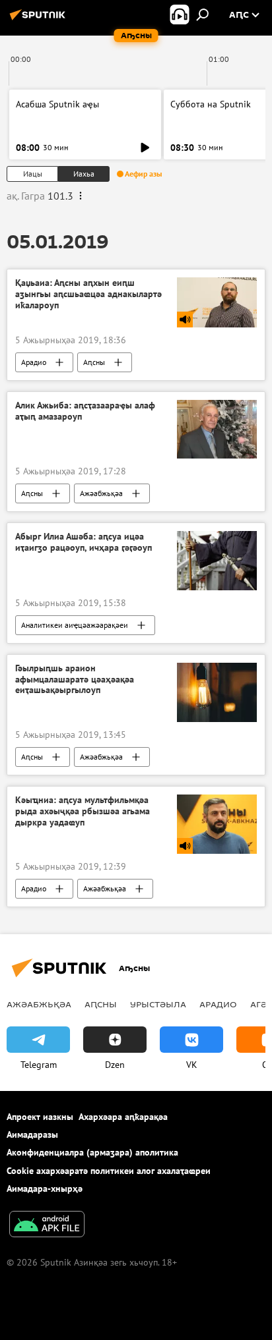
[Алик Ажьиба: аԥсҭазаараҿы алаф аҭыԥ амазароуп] (217, 429)
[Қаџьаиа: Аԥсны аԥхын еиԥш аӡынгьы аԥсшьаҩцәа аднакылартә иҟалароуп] (217, 302)
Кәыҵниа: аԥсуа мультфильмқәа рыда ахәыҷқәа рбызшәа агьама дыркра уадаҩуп (82, 811)
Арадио (33, 362)
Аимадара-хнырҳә (45, 1188)
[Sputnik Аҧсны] (40, 20)
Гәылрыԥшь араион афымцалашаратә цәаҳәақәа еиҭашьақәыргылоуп (74, 679)
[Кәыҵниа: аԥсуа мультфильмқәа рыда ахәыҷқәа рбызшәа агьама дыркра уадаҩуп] (217, 824)
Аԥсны (94, 362)
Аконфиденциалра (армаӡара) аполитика (92, 1152)
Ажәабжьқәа (101, 493)
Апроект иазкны (40, 1117)
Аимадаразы (32, 1134)
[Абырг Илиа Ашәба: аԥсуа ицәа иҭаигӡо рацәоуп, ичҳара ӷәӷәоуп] (217, 560)
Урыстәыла (158, 1004)
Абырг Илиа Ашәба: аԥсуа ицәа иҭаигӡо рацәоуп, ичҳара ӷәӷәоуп (83, 542)
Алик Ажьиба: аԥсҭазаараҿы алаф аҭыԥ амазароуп (85, 411)
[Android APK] (47, 1226)
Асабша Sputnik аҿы (57, 104)
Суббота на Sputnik (210, 104)
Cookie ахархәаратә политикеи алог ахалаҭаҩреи (109, 1171)
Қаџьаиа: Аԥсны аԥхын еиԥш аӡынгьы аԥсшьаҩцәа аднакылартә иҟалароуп (88, 294)
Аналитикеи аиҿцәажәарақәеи (74, 625)
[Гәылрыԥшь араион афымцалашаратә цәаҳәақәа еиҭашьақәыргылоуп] (217, 692)
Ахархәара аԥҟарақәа (123, 1117)
